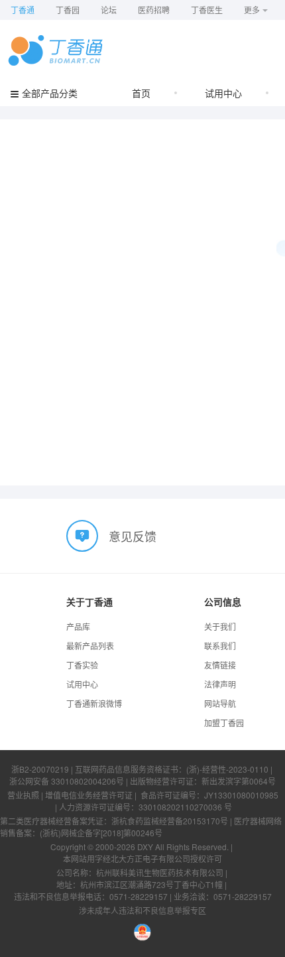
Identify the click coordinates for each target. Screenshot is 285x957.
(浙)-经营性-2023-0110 (227, 769)
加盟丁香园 (224, 722)
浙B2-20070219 (40, 769)
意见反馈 (132, 535)
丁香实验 (82, 664)
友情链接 (220, 664)
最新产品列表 (90, 645)
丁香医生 (207, 9)
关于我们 (220, 626)
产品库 (78, 626)
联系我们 (220, 645)
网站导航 (220, 703)
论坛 (109, 9)
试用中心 (223, 92)
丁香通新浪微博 (94, 703)
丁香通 (22, 9)
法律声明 (220, 684)
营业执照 (23, 794)
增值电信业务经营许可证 (89, 794)
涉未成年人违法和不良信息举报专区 (142, 910)
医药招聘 (154, 9)
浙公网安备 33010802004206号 (66, 781)
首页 (141, 92)
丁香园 (68, 9)
